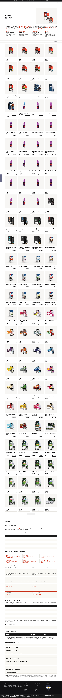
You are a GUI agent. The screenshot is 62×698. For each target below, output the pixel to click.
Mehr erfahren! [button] (29, 696)
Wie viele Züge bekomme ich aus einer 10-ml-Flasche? (15, 655)
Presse (25, 690)
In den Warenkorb (26, 154)
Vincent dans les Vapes (36, 594)
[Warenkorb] (57, 3)
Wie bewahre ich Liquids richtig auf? (12, 672)
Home (5, 5)
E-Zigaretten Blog (37, 686)
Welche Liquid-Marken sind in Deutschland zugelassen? (15, 664)
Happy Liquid (8, 579)
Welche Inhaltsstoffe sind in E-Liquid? (12, 658)
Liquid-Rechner (37, 685)
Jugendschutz (37, 691)
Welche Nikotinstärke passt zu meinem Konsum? (14, 653)
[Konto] (55, 3)
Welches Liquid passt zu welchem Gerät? (13, 669)
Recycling (36, 690)
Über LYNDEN (26, 685)
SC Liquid (20, 27)
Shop (8, 5)
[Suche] (53, 3)
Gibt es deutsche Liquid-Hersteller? (12, 666)
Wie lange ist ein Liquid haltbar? (11, 650)
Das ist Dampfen (35, 579)
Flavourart (26, 27)
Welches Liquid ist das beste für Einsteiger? (13, 647)
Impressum (25, 689)
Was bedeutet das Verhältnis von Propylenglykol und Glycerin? (16, 661)
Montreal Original (18, 528)
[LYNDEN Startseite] (6, 3)
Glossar (36, 689)
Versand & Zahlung (26, 686)
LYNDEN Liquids (48, 27)
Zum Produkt (14, 116)
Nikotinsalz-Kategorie (41, 28)
